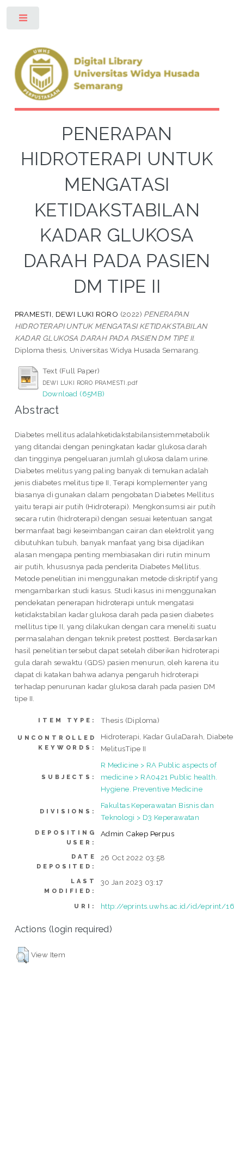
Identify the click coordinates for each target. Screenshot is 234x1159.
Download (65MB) (73, 393)
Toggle (23, 20)
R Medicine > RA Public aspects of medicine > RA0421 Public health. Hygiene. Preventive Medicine (159, 776)
